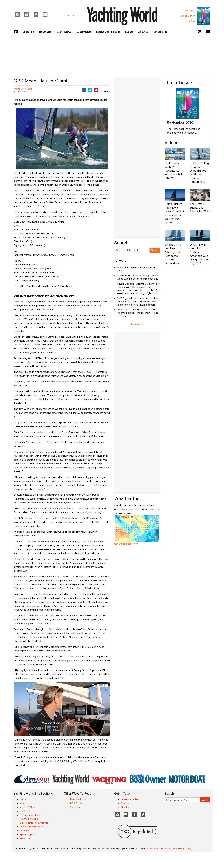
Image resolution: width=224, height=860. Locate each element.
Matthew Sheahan (23, 88)
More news (137, 324)
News (120, 260)
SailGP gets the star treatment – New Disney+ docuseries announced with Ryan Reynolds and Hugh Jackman (137, 301)
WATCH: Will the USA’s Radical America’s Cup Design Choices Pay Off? (199, 254)
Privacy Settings (185, 848)
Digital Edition (188, 16)
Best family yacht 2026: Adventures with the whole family (174, 170)
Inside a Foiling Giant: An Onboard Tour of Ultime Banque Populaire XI (199, 172)
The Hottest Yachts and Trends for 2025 (200, 207)
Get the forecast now (126, 543)
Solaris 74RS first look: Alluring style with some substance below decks (173, 254)
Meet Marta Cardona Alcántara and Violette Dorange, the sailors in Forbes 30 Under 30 (137, 312)
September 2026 (180, 122)
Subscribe (190, 10)
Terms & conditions (154, 848)
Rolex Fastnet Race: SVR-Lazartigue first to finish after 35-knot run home (174, 213)
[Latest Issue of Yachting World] (203, 16)
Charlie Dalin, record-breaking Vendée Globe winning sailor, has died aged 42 (138, 277)
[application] (62, 709)
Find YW (190, 21)
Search (154, 250)
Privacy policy (171, 848)
